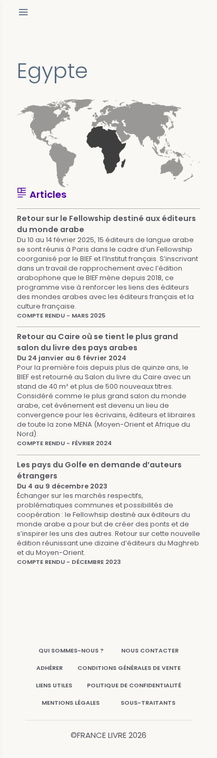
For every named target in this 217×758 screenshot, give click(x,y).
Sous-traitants (148, 702)
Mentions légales (71, 702)
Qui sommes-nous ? (71, 650)
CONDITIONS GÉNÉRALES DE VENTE (129, 668)
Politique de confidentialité (134, 685)
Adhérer (49, 668)
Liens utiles (54, 685)
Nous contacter (150, 650)
